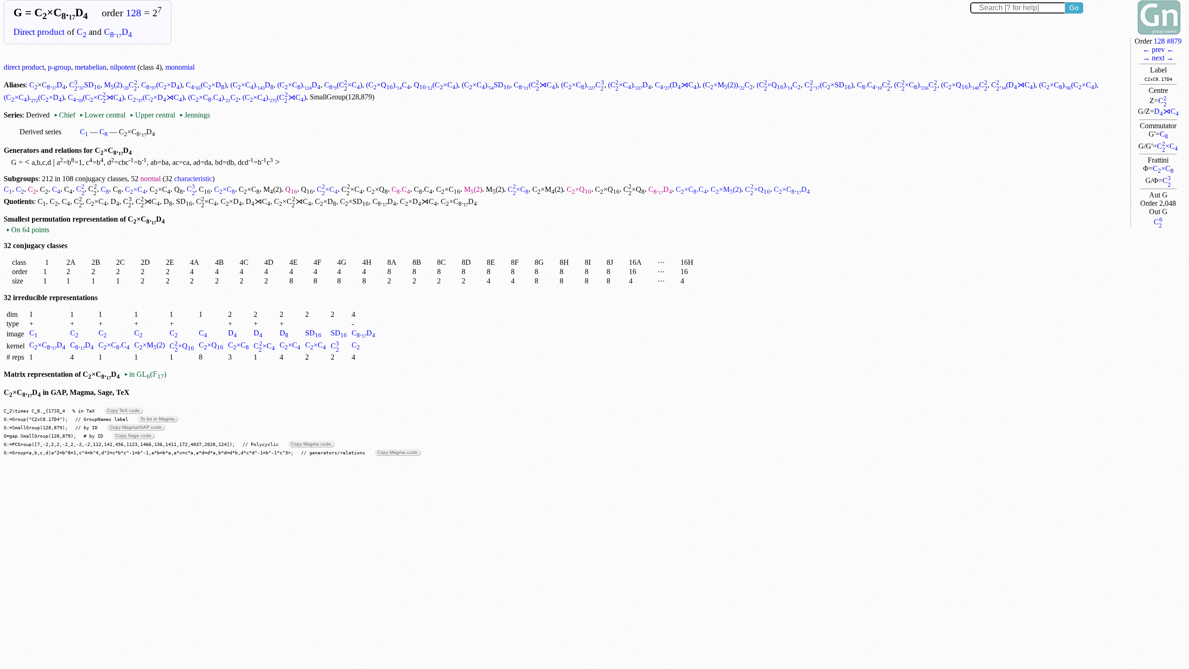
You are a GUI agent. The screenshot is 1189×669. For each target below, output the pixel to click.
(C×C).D (252, 85)
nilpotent (123, 67)
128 (133, 13)
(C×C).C (582, 85)
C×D (231, 201)
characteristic (193, 179)
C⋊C (148, 201)
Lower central (102, 115)
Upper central (152, 115)
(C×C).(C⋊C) (274, 97)
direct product (24, 67)
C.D (118, 32)
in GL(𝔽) (145, 374)
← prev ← (1158, 49)
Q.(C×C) (436, 85)
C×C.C (691, 189)
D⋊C (1166, 111)
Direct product (39, 32)
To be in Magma (157, 418)
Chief (65, 115)
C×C (1167, 146)
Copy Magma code (311, 443)
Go (1073, 8)
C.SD (84, 85)
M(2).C (120, 85)
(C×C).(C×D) (34, 97)
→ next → (1158, 58)
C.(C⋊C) (535, 85)
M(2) (272, 189)
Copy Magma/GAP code (136, 427)
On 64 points (27, 230)
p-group (59, 67)
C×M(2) (547, 189)
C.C (401, 189)
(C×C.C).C (213, 97)
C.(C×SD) (828, 85)
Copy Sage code (133, 435)
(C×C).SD (486, 85)
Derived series (40, 132)
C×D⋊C (418, 201)
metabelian (90, 67)
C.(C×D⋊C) (156, 97)
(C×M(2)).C (728, 85)
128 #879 (1168, 41)
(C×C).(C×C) (1068, 85)
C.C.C (873, 85)
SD (184, 201)
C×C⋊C (292, 201)
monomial (180, 67)
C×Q (377, 189)
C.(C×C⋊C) (96, 97)
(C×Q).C (388, 85)
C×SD (354, 201)
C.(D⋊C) (677, 85)
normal (150, 179)
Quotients (19, 201)
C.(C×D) (161, 85)
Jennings (194, 115)
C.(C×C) (343, 85)
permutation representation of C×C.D (98, 219)
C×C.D (47, 345)
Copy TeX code (123, 410)
